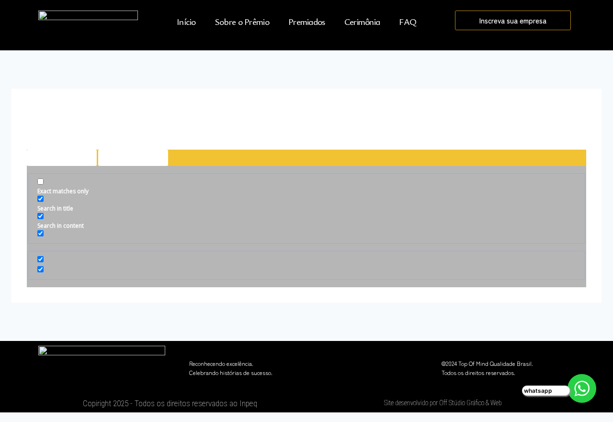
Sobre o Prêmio (242, 21)
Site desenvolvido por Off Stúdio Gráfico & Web (443, 403)
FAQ (407, 21)
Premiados (306, 21)
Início (186, 21)
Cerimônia (362, 21)
